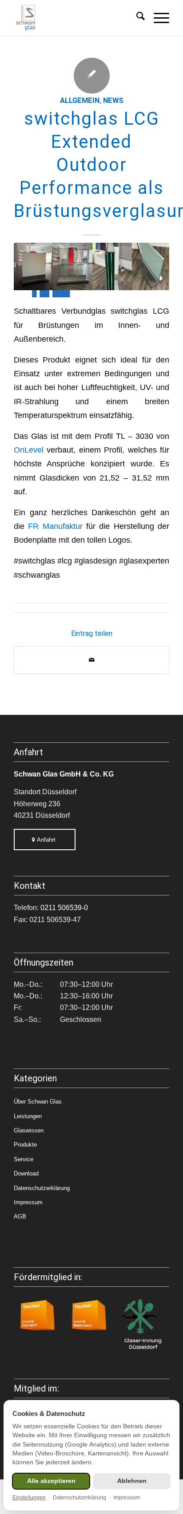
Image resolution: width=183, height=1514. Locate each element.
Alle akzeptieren (51, 1481)
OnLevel (29, 449)
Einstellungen (29, 1497)
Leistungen (28, 1116)
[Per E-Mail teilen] (91, 660)
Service (23, 1159)
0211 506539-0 (64, 907)
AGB (20, 1216)
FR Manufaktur (55, 526)
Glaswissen (29, 1130)
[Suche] (136, 17)
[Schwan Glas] (76, 17)
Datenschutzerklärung (42, 1188)
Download (26, 1173)
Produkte (25, 1144)
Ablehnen (132, 1481)
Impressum (28, 1202)
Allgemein (79, 100)
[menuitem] (136, 17)
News (113, 100)
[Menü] (157, 17)
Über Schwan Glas (38, 1101)
